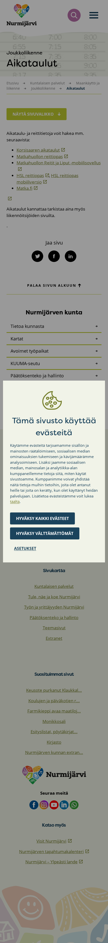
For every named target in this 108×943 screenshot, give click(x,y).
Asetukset (25, 548)
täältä (15, 501)
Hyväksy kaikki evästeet (42, 518)
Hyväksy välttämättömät (44, 533)
